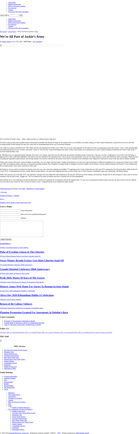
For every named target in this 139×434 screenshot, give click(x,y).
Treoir (6, 389)
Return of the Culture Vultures (16, 304)
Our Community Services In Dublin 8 (20, 409)
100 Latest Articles (14, 395)
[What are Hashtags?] (5, 189)
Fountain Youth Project (11, 356)
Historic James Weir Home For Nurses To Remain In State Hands (34, 286)
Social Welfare (8, 386)
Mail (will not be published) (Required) (33, 214)
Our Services (12, 8)
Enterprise (7, 365)
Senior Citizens (9, 361)
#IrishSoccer (30, 189)
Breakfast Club (9, 352)
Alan (5, 325)
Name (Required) (26, 210)
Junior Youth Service (10, 354)
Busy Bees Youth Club (11, 357)
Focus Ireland (8, 382)
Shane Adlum (6, 41)
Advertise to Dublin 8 (15, 398)
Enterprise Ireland (9, 378)
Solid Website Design (82, 433)
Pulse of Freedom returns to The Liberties (22, 252)
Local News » (5, 244)
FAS (5, 380)
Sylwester (7, 321)
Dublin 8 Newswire (14, 4)
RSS (58, 433)
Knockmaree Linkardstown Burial (24, 321)
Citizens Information (10, 376)
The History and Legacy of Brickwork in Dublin (25, 325)
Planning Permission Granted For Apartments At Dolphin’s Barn (34, 312)
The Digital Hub (9, 387)
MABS (6, 384)
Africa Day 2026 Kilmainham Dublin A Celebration (27, 295)
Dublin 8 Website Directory (21, 407)
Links (10, 406)
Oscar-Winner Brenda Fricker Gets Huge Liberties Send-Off (32, 260)
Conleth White (8, 323)
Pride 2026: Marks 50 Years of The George (22, 278)
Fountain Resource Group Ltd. (19, 433)
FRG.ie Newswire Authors (16, 6)
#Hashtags (11, 393)
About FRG (12, 2)
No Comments (37, 41)
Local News (12, 31)
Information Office (10, 368)
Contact (10, 10)
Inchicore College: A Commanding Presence (30, 323)
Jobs (9, 404)
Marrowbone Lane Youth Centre (14, 359)
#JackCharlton (39, 189)
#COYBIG (22, 189)
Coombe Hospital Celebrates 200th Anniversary (25, 269)
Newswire (3, 31)
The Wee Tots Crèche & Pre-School (15, 350)
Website (23, 218)
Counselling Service (10, 363)
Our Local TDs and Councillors (18, 12)
